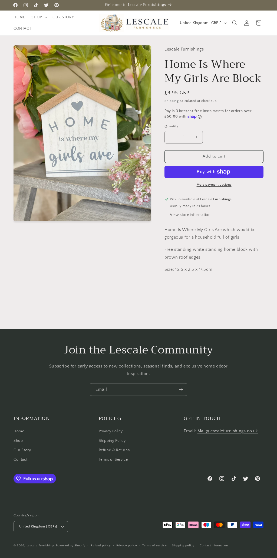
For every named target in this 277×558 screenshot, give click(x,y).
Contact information (214, 545)
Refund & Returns (114, 450)
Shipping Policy (112, 441)
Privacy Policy (111, 431)
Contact (20, 459)
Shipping (171, 101)
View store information (190, 215)
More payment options (214, 184)
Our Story (22, 450)
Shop (18, 441)
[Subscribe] (181, 389)
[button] (38, 17)
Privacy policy (126, 545)
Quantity (171, 126)
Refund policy (101, 545)
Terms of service (154, 545)
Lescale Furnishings (41, 545)
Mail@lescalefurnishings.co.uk (227, 431)
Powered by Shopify (70, 545)
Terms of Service (113, 459)
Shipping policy (183, 545)
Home (19, 431)
